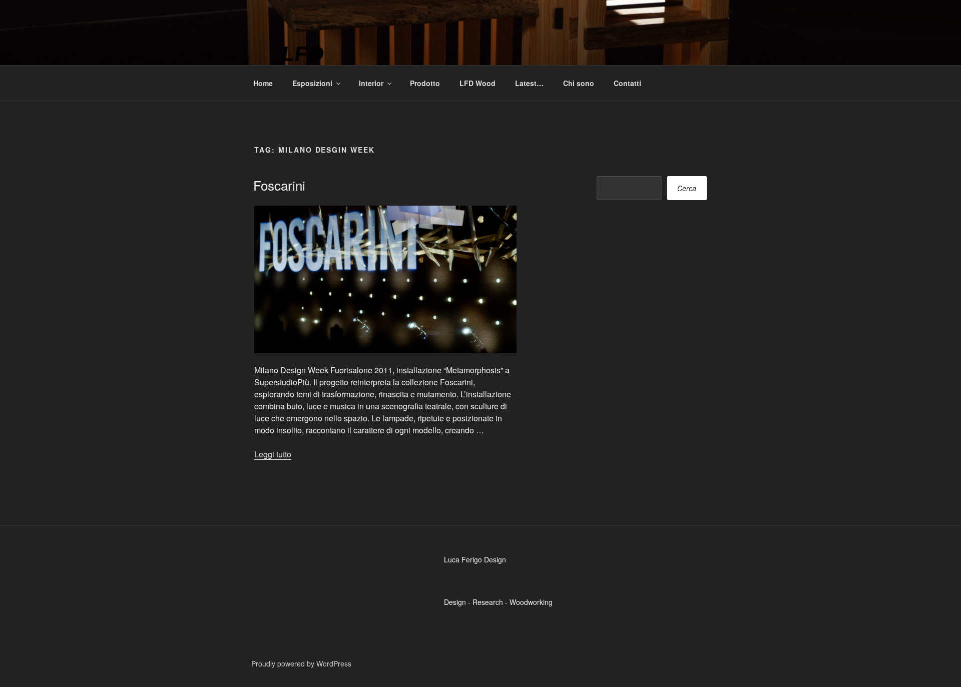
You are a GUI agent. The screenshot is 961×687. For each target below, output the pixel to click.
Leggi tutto (272, 454)
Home (263, 83)
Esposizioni (312, 83)
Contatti (627, 83)
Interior (371, 83)
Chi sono (578, 83)
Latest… (529, 83)
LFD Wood (477, 83)
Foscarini (279, 185)
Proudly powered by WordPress (301, 663)
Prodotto (425, 83)
